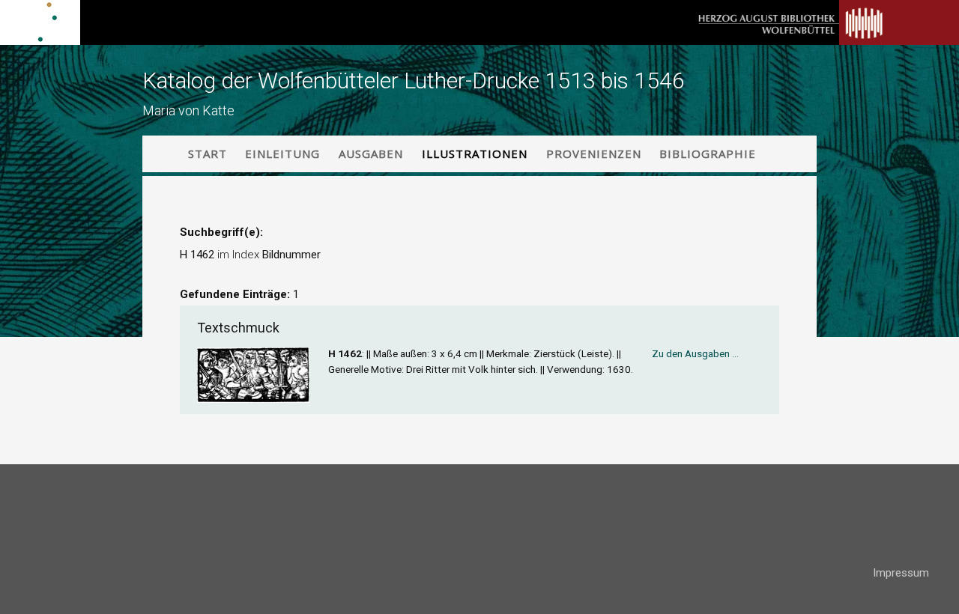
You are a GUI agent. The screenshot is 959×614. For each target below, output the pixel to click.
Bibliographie (707, 153)
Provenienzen (593, 153)
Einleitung (282, 153)
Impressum (901, 573)
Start (207, 153)
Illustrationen (474, 153)
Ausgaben (371, 153)
